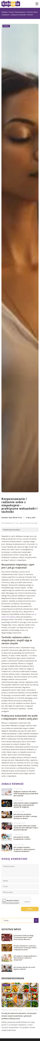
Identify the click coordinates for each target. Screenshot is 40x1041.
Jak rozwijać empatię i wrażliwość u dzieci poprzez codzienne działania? (24, 849)
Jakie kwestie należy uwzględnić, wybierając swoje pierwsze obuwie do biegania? (26, 805)
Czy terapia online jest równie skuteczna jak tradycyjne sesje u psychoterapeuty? (26, 828)
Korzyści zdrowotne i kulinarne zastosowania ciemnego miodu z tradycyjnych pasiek (25, 947)
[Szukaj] (36, 920)
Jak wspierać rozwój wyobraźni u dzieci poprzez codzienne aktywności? (25, 958)
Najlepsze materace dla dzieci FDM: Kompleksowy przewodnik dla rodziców (26, 794)
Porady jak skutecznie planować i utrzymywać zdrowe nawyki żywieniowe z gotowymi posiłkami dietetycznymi (19, 1016)
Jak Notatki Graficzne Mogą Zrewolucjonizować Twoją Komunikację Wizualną (24, 937)
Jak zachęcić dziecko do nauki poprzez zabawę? (24, 968)
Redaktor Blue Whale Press (11, 517)
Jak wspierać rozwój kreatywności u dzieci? (22, 838)
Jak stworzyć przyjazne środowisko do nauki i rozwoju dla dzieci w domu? (25, 816)
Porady (6, 26)
